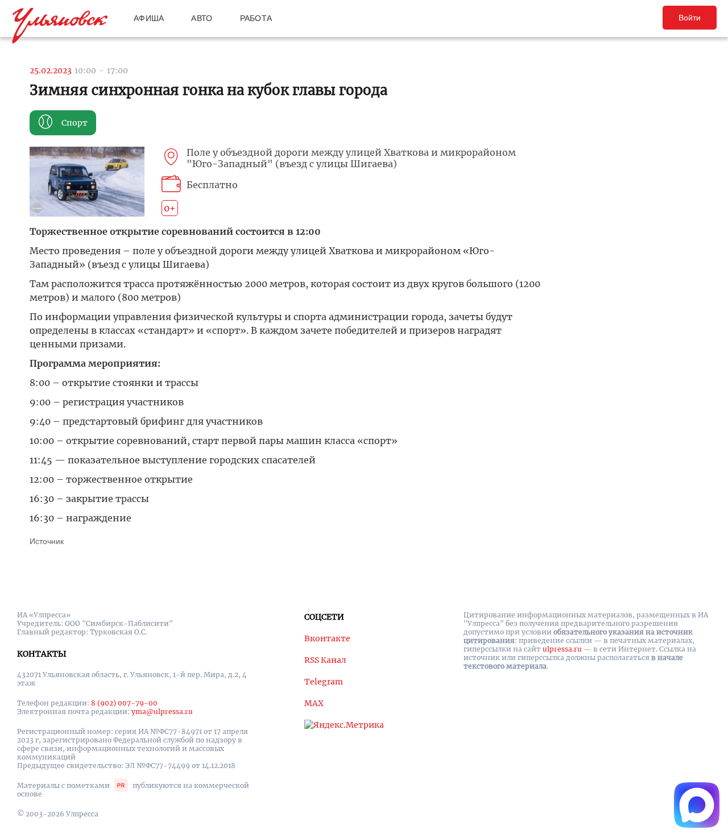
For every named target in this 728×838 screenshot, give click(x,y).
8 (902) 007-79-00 (124, 703)
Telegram (323, 682)
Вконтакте (327, 638)
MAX (314, 703)
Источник (47, 541)
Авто (201, 18)
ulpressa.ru (562, 649)
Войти (690, 17)
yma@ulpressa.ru (162, 711)
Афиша (149, 18)
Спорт (74, 123)
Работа (256, 18)
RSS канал (325, 660)
